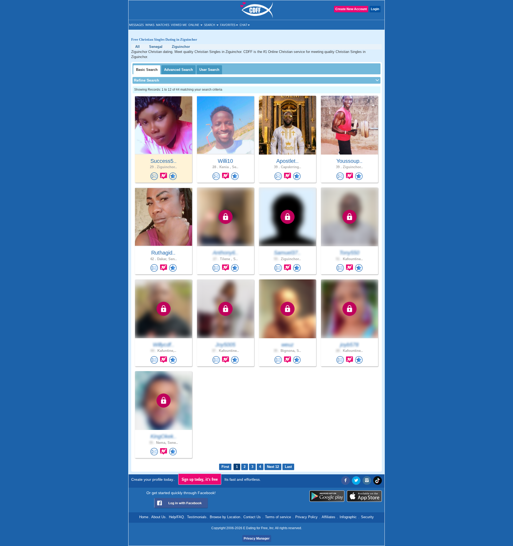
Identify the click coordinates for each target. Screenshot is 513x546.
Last (288, 467)
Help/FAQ (176, 517)
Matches (162, 25)
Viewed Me (179, 25)
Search (210, 25)
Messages (136, 25)
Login (375, 9)
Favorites (227, 25)
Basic (147, 70)
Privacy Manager (257, 538)
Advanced (178, 70)
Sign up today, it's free (200, 479)
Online (194, 25)
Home (143, 517)
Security (367, 517)
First (225, 467)
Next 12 (273, 467)
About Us (158, 517)
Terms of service (278, 517)
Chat (243, 25)
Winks (149, 25)
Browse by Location (225, 517)
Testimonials (197, 517)
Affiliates (328, 517)
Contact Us (252, 517)
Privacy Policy (306, 517)
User (209, 70)
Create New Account (351, 9)
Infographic (348, 517)
